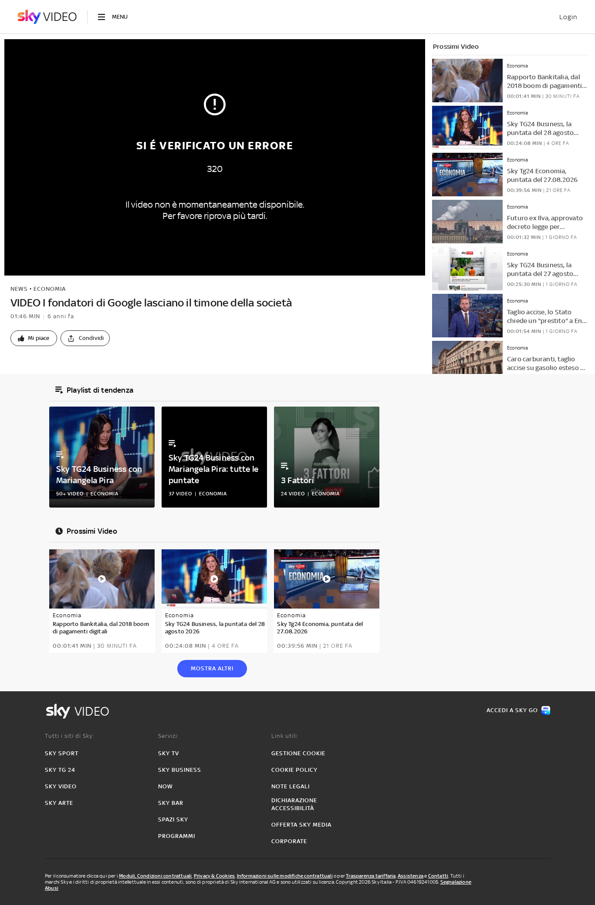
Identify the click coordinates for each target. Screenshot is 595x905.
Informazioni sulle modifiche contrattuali (285, 876)
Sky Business (179, 770)
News (19, 289)
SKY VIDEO (61, 786)
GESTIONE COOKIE (298, 753)
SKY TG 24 (60, 770)
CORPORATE (289, 841)
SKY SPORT (61, 753)
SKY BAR (170, 803)
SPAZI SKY (173, 819)
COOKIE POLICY (294, 770)
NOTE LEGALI (290, 786)
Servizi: (168, 736)
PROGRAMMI (176, 836)
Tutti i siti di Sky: (69, 736)
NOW (165, 786)
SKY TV (168, 753)
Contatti (438, 876)
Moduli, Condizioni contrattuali (155, 876)
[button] (33, 338)
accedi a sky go (512, 710)
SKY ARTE (59, 803)
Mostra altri (212, 668)
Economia (50, 289)
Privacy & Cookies (214, 876)
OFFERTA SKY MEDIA (301, 824)
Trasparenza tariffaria (371, 876)
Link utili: (285, 736)
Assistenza (410, 876)
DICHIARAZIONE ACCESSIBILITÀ (294, 804)
